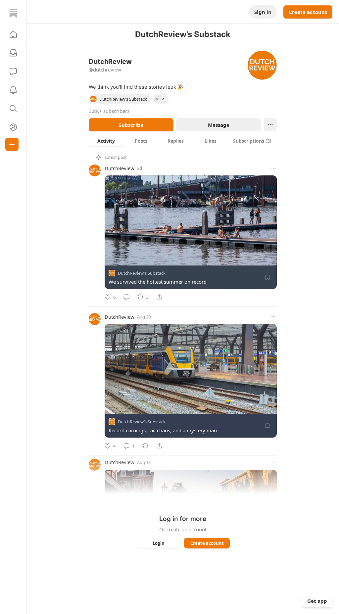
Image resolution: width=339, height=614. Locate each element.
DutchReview (119, 168)
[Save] (267, 277)
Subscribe (131, 124)
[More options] (273, 168)
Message (218, 124)
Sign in (262, 12)
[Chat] (13, 71)
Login (159, 543)
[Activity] (13, 90)
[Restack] (145, 446)
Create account (308, 12)
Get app (317, 600)
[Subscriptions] (13, 53)
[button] (13, 34)
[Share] (159, 297)
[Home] (13, 13)
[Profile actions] (270, 124)
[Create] (12, 144)
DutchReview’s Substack (142, 273)
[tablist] (183, 140)
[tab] (106, 140)
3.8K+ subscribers (109, 111)
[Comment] (126, 297)
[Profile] (13, 127)
